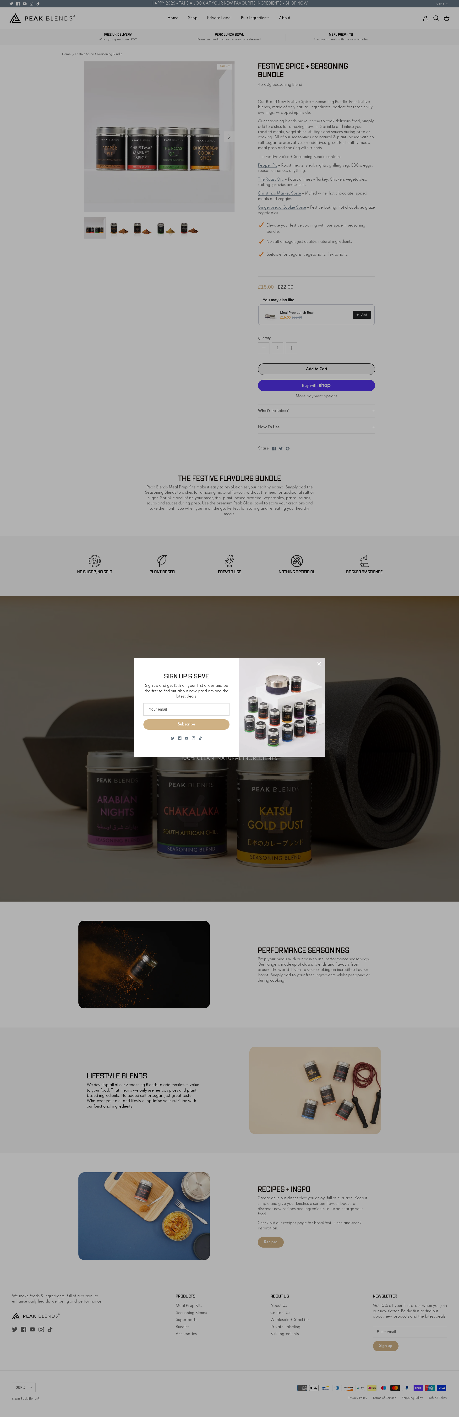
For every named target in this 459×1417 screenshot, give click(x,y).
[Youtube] (186, 738)
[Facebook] (179, 738)
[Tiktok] (200, 738)
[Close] (319, 664)
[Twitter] (173, 738)
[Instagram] (193, 738)
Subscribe (186, 724)
